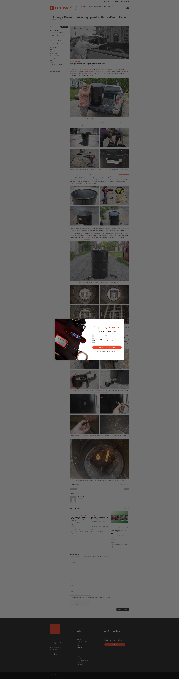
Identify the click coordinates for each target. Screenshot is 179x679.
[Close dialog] (122, 321)
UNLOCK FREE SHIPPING (107, 347)
